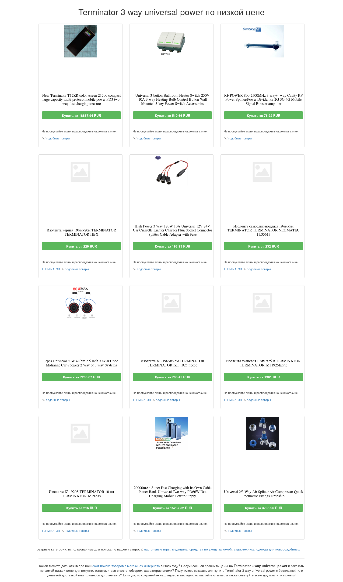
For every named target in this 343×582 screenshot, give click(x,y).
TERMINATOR (51, 269)
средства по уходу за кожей (210, 549)
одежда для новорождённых (278, 549)
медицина (180, 549)
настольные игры (157, 549)
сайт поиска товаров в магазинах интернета (126, 565)
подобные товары (58, 138)
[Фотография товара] (80, 41)
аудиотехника (244, 549)
